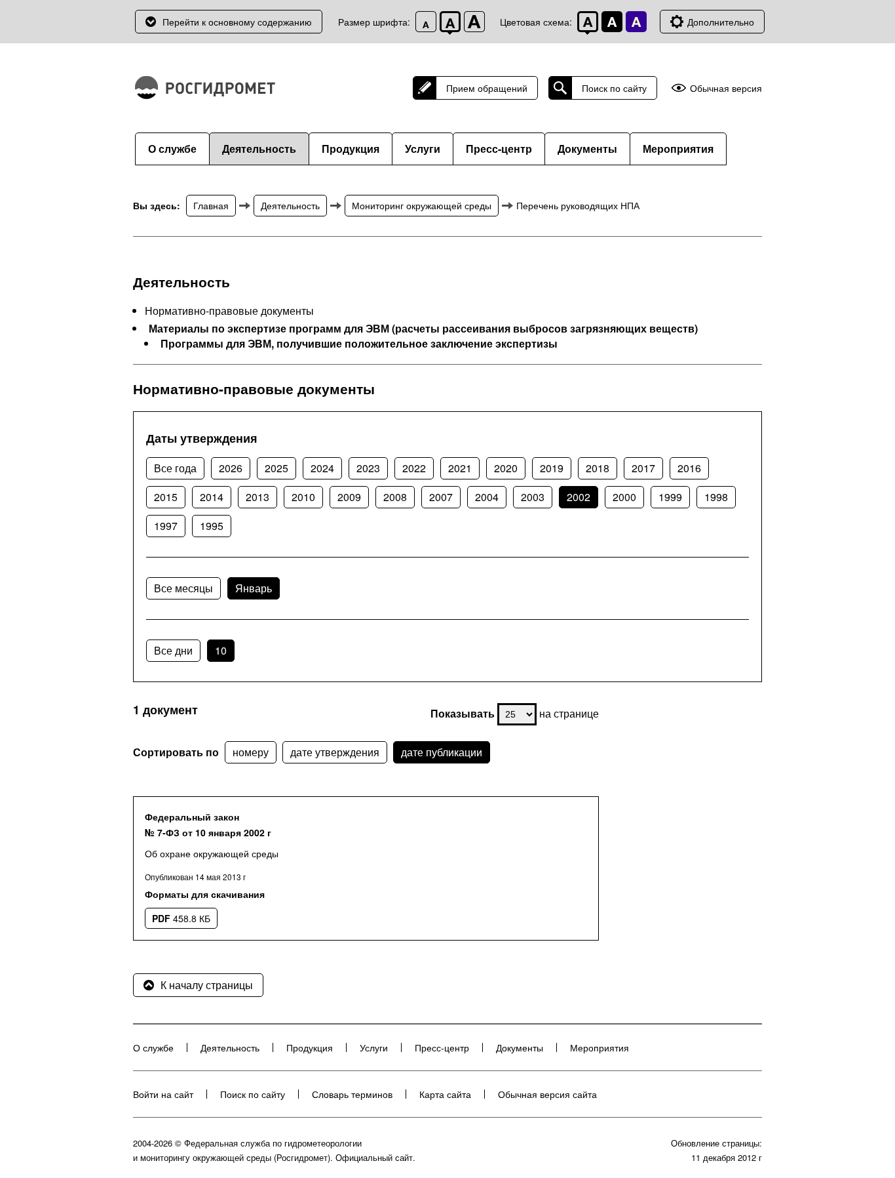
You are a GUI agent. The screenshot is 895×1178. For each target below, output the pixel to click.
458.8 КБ (181, 918)
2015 (166, 496)
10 (221, 650)
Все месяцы (183, 588)
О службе (172, 148)
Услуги (422, 148)
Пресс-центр (499, 148)
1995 (211, 525)
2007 (441, 496)
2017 (643, 468)
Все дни (173, 650)
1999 (670, 496)
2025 (276, 468)
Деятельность (259, 148)
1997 (166, 525)
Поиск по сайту (614, 87)
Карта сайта (445, 1094)
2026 (230, 468)
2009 (349, 496)
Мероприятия (678, 148)
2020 (506, 468)
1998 (716, 496)
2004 (487, 496)
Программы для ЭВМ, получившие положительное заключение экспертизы (359, 343)
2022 (414, 468)
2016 (689, 468)
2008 (395, 496)
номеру (251, 752)
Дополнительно (720, 21)
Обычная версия (726, 88)
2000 (624, 496)
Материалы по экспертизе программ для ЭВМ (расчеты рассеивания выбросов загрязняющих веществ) (423, 328)
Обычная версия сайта (547, 1094)
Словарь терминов (352, 1094)
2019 (551, 468)
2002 (578, 496)
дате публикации (441, 752)
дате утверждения (334, 752)
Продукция (350, 148)
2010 (303, 496)
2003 (532, 496)
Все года (175, 468)
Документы (587, 148)
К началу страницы (207, 984)
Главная (211, 205)
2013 (257, 496)
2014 (211, 496)
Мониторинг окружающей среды (421, 205)
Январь (253, 588)
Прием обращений (486, 87)
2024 (322, 468)
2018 (597, 468)
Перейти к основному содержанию (237, 21)
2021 (460, 468)
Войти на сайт (163, 1094)
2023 (368, 468)
